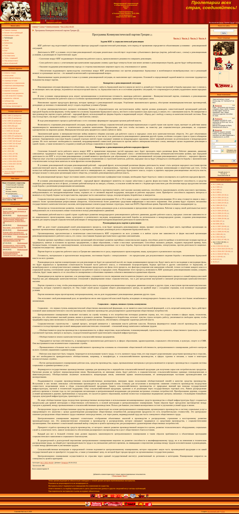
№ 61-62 (216, 259)
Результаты (6, 198)
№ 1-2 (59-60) (218, 256)
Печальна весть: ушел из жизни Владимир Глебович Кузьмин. (14, 246)
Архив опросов (17, 198)
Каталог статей (16, 22)
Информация (22, 209)
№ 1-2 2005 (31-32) (219, 213)
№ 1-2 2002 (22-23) (219, 200)
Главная (7, 22)
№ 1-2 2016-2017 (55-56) (221, 251)
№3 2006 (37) (217, 221)
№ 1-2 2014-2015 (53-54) (221, 249)
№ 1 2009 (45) (218, 234)
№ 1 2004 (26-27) (219, 205)
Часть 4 (202, 38)
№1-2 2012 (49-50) (67, 26)
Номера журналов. (52, 26)
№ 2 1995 (216, 187)
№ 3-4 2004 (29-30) (219, 210)
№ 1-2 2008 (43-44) (219, 231)
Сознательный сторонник (15, 185)
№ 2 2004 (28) (218, 208)
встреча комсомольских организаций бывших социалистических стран (11, 253)
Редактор (64, 462)
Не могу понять (11, 191)
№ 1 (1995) (217, 184)
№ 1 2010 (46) (218, 237)
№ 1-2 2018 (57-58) (219, 254)
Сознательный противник (15, 187)
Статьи (42, 26)
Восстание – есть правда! (12, 227)
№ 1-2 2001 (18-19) (219, 195)
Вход (34, 22)
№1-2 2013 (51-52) (219, 246)
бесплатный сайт (213, 511)
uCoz (223, 511)
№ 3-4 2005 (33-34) (219, 216)
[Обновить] (235, 141)
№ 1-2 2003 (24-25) (219, 203)
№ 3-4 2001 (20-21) (219, 197)
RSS (237, 22)
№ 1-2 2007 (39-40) (219, 226)
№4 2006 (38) (217, 224)
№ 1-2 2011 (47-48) (219, 239)
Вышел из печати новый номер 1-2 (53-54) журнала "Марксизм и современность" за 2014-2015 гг (15, 219)
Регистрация (27, 22)
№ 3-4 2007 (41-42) (219, 229)
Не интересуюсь (11, 193)
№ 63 (215, 262)
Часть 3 (194, 38)
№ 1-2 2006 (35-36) (219, 218)
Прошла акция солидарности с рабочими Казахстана (13, 239)
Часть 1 (177, 38)
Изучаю (8, 189)
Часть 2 (185, 38)
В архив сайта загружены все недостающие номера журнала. (14, 233)
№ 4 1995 (216, 192)
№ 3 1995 (216, 189)
